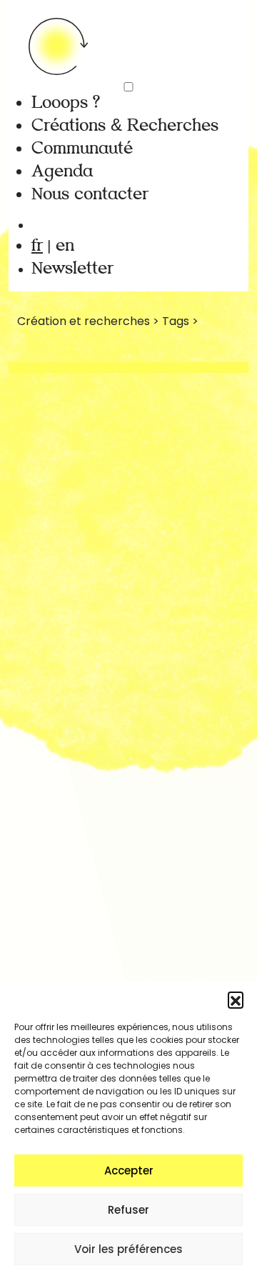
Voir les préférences (128, 1249)
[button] (235, 999)
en (65, 245)
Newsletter (72, 268)
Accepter (128, 1170)
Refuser (128, 1209)
